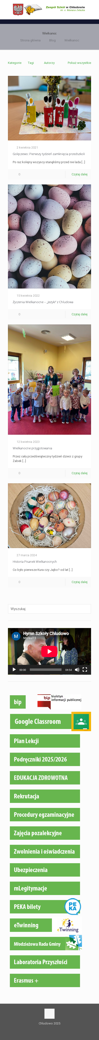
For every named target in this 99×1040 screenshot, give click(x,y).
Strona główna (30, 40)
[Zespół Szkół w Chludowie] (49, 9)
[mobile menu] (92, 10)
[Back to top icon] (49, 1014)
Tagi (31, 63)
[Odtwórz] (14, 669)
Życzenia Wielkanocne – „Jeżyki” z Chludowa (43, 302)
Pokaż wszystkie (79, 63)
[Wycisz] (77, 669)
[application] (49, 651)
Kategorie (14, 63)
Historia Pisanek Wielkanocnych (35, 561)
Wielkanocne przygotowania (32, 448)
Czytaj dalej (79, 174)
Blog (52, 40)
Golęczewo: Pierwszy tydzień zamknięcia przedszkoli (49, 154)
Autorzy (49, 63)
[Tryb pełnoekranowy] (84, 669)
